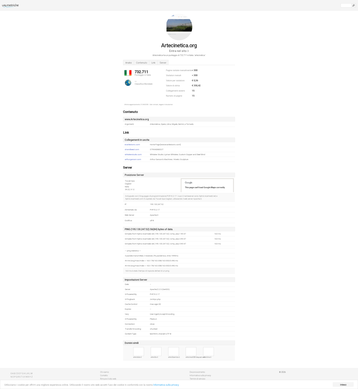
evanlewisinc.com (132, 145)
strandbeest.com (132, 149)
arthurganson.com (133, 159)
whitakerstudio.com (133, 154)
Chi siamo (104, 372)
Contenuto (141, 62)
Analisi (128, 62)
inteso (343, 384)
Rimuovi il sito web (108, 379)
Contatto (104, 375)
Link (153, 62)
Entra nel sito (178, 51)
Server (163, 62)
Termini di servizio (197, 379)
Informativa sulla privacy (166, 384)
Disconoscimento (197, 372)
